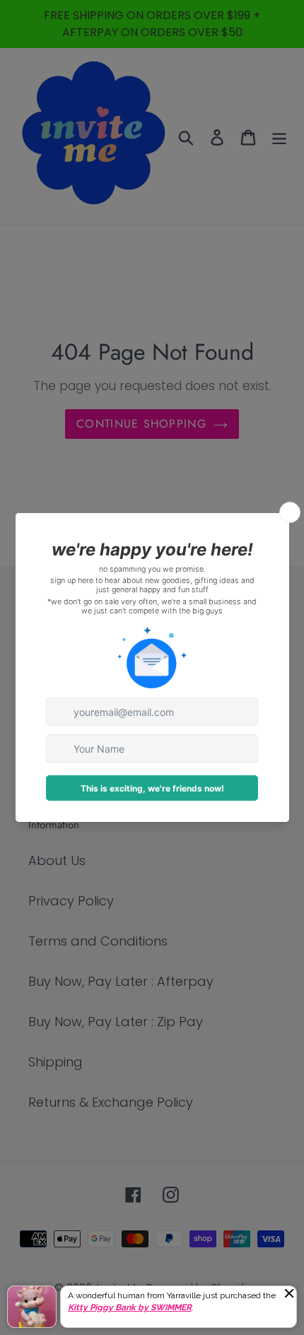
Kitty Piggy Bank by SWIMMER (130, 1307)
